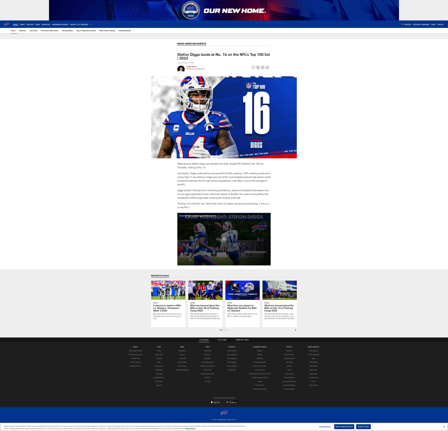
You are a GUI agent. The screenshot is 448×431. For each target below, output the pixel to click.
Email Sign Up (313, 350)
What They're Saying (182, 370)
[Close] (444, 426)
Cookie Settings (325, 426)
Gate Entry (259, 358)
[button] (224, 239)
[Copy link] (267, 68)
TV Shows (207, 381)
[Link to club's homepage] (6, 24)
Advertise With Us (135, 366)
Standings (159, 373)
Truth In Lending (136, 362)
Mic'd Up (207, 377)
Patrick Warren (192, 66)
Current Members (289, 358)
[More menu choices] (91, 24)
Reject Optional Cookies (344, 426)
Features (182, 354)
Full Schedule (232, 350)
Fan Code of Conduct (259, 366)
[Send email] (263, 69)
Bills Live (207, 354)
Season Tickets (289, 354)
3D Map (259, 381)
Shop (313, 358)
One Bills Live (313, 377)
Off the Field (207, 370)
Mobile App (313, 373)
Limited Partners (159, 377)
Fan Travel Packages (289, 385)
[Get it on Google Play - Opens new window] (231, 403)
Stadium (259, 350)
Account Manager (289, 389)
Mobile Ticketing (289, 377)
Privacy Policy (190, 428)
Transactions (159, 370)
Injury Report (159, 366)
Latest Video (207, 350)
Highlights (207, 358)
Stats (159, 362)
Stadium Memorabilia (259, 389)
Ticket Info (289, 350)
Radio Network (313, 385)
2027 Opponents (232, 354)
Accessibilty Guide (260, 362)
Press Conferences (207, 362)
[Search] (403, 24)
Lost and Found (260, 370)
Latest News (182, 350)
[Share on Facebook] (253, 69)
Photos (313, 381)
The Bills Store (259, 385)
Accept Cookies (363, 426)
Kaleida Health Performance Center (260, 373)
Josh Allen (182, 358)
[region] (224, 427)
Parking (259, 354)
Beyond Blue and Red (207, 373)
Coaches (159, 358)
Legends (159, 385)
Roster (159, 350)
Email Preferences (313, 354)
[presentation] (296, 330)
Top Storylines (182, 362)
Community (313, 370)
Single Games (289, 373)
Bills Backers (313, 362)
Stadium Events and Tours (260, 377)
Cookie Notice (135, 358)
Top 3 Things (182, 366)
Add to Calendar (232, 366)
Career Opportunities (135, 350)
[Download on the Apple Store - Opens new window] (215, 402)
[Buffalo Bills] (224, 413)
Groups (289, 366)
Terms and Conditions (289, 381)
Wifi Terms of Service (135, 354)
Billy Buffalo (313, 366)
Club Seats (289, 362)
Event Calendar (232, 358)
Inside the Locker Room (207, 366)
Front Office (159, 381)
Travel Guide (232, 370)
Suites (289, 370)
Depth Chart (159, 354)
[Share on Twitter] (258, 69)
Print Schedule (231, 362)
